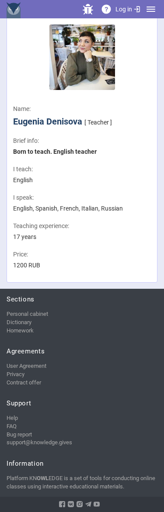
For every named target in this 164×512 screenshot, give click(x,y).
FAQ (12, 426)
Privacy (15, 374)
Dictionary (19, 322)
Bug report (19, 434)
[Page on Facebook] (62, 504)
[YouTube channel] (97, 504)
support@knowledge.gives (39, 442)
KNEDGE (15, 9)
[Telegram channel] (88, 504)
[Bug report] (88, 9)
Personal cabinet (27, 314)
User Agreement (26, 366)
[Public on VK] (71, 504)
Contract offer (24, 382)
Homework (20, 330)
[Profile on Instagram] (80, 504)
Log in (123, 9)
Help (12, 418)
